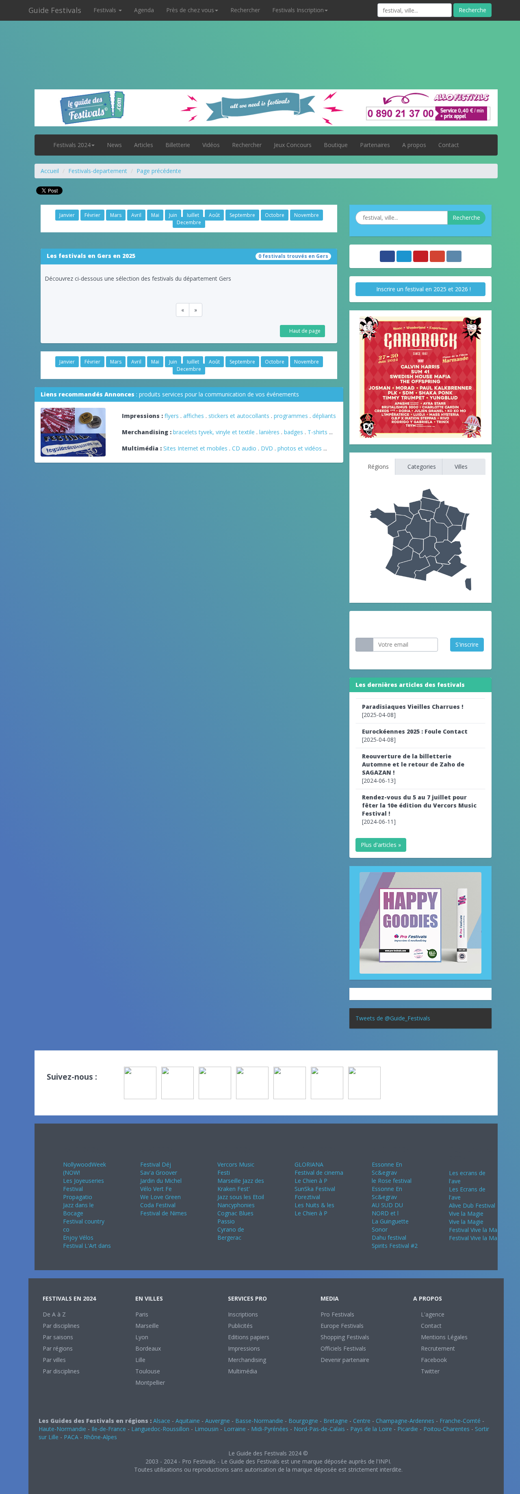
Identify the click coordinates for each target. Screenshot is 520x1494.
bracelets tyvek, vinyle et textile (214, 432)
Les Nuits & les (314, 1205)
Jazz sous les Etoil (240, 1197)
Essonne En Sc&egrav (387, 1168)
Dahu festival (389, 1237)
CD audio (245, 448)
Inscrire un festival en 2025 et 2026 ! (423, 289)
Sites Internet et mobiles (195, 448)
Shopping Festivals (345, 1337)
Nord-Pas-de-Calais (319, 1429)
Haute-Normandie (62, 1429)
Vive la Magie (466, 1213)
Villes (460, 466)
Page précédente (158, 171)
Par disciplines (61, 1325)
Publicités (240, 1325)
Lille (140, 1360)
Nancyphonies (236, 1205)
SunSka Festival (315, 1189)
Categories (421, 466)
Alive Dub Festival (472, 1205)
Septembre (242, 215)
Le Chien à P (311, 1180)
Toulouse (147, 1371)
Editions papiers (248, 1337)
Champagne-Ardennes (405, 1421)
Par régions (58, 1348)
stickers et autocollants (238, 416)
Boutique (336, 145)
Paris (141, 1314)
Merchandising (247, 1360)
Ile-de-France (108, 1429)
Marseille (147, 1325)
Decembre (189, 222)
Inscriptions (243, 1314)
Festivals (105, 10)
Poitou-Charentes (446, 1429)
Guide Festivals (54, 10)
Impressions (244, 1348)
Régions (377, 466)
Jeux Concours (293, 145)
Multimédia (242, 1371)
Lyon (141, 1337)
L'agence (431, 1314)
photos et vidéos (299, 448)
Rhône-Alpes (100, 1437)
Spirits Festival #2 (395, 1245)
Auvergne (217, 1421)
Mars (115, 215)
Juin (173, 215)
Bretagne (335, 1421)
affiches (193, 416)
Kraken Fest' (233, 1189)
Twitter (429, 1371)
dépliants (324, 416)
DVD (267, 448)
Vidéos (211, 145)
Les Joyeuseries (83, 1180)
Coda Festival (158, 1205)
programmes (291, 416)
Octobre (274, 215)
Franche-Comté (460, 1421)
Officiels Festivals (343, 1348)
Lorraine (235, 1429)
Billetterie (177, 145)
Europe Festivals (342, 1325)
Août (214, 215)
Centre (361, 1421)
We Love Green (160, 1197)
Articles (143, 145)
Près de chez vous (190, 10)
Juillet (193, 215)
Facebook (433, 1360)
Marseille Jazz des (240, 1180)
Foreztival (307, 1197)
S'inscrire (467, 644)
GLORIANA (309, 1164)
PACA (71, 1437)
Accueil (50, 171)
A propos (414, 145)
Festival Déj (155, 1164)
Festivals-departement (97, 171)
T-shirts (317, 432)
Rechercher (245, 10)
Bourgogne (303, 1421)
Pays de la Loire (371, 1429)
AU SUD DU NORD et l (387, 1209)
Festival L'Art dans (87, 1245)
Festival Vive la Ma (473, 1230)
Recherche (472, 10)
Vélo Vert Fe (156, 1189)
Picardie (407, 1429)
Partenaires (375, 145)
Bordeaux (148, 1348)
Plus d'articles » (381, 845)
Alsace (161, 1421)
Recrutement (437, 1348)
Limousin (207, 1429)
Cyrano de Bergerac (230, 1233)
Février (92, 215)
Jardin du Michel (161, 1180)
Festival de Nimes (163, 1213)
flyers (172, 416)
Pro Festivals (337, 1314)
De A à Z (54, 1314)
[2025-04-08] (412, 711)
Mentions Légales (443, 1337)
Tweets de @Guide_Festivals (392, 1018)
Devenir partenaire (345, 1360)
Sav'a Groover (158, 1172)
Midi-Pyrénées (269, 1429)
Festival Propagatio (77, 1193)
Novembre (306, 215)
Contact (448, 145)
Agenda (144, 10)
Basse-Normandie (259, 1421)
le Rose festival (392, 1180)
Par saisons (58, 1337)
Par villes (54, 1360)
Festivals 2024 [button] (72, 145)
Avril (136, 215)
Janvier (67, 215)
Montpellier (150, 1382)
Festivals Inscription (298, 10)
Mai (155, 215)
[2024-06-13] (413, 768)
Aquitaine (188, 1421)
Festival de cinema (319, 1172)
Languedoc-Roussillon (160, 1429)
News (114, 145)
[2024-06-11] (419, 809)
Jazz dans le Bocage (78, 1209)
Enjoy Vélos (78, 1237)
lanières (269, 432)
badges (293, 432)
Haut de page (304, 330)
